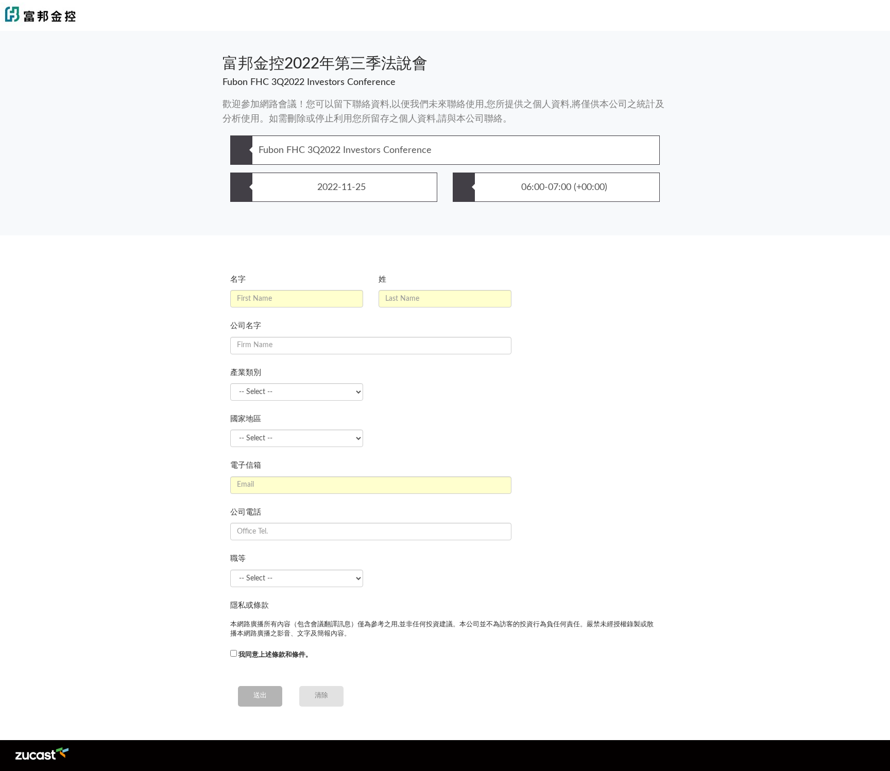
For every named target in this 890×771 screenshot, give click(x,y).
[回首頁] (257, 15)
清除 (321, 695)
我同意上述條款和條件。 (275, 655)
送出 (260, 695)
